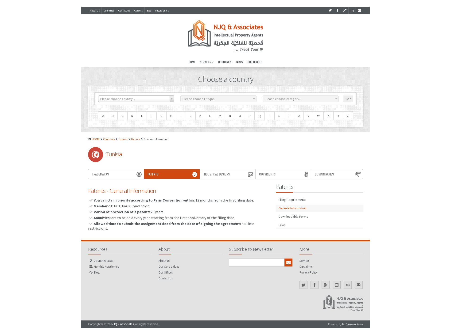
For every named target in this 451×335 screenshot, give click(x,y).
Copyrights (267, 173)
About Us (95, 10)
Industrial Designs (216, 173)
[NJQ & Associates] (225, 35)
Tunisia (122, 139)
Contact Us (124, 10)
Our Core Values (169, 267)
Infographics (162, 10)
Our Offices (255, 62)
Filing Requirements (293, 200)
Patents (135, 139)
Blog (149, 10)
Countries (109, 10)
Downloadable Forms (293, 216)
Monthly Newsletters (106, 267)
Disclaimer (306, 267)
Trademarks (100, 173)
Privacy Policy (308, 272)
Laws (282, 225)
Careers (138, 10)
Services (205, 62)
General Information (293, 208)
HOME (95, 139)
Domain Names (324, 173)
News (239, 62)
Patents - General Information (122, 190)
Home (192, 62)
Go (347, 99)
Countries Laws (103, 261)
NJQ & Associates (122, 324)
